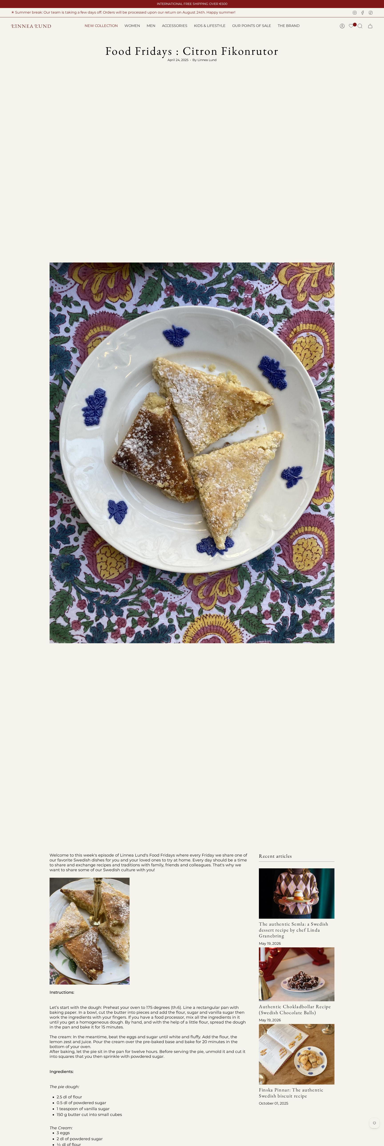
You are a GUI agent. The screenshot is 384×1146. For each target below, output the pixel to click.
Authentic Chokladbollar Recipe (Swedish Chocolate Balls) (295, 1009)
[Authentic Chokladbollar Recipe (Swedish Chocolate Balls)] (296, 974)
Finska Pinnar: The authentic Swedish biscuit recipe (291, 1093)
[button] (132, 26)
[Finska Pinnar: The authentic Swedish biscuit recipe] (296, 1054)
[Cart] (370, 26)
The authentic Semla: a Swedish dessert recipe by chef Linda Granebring (293, 930)
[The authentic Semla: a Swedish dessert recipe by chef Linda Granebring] (296, 893)
